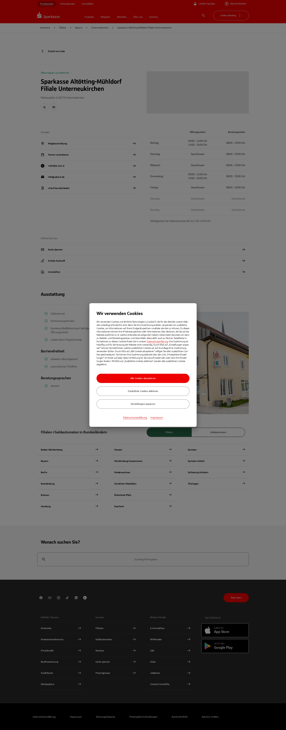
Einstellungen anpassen (143, 404)
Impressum (157, 417)
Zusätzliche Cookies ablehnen (143, 391)
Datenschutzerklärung (157, 341)
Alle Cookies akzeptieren (143, 378)
